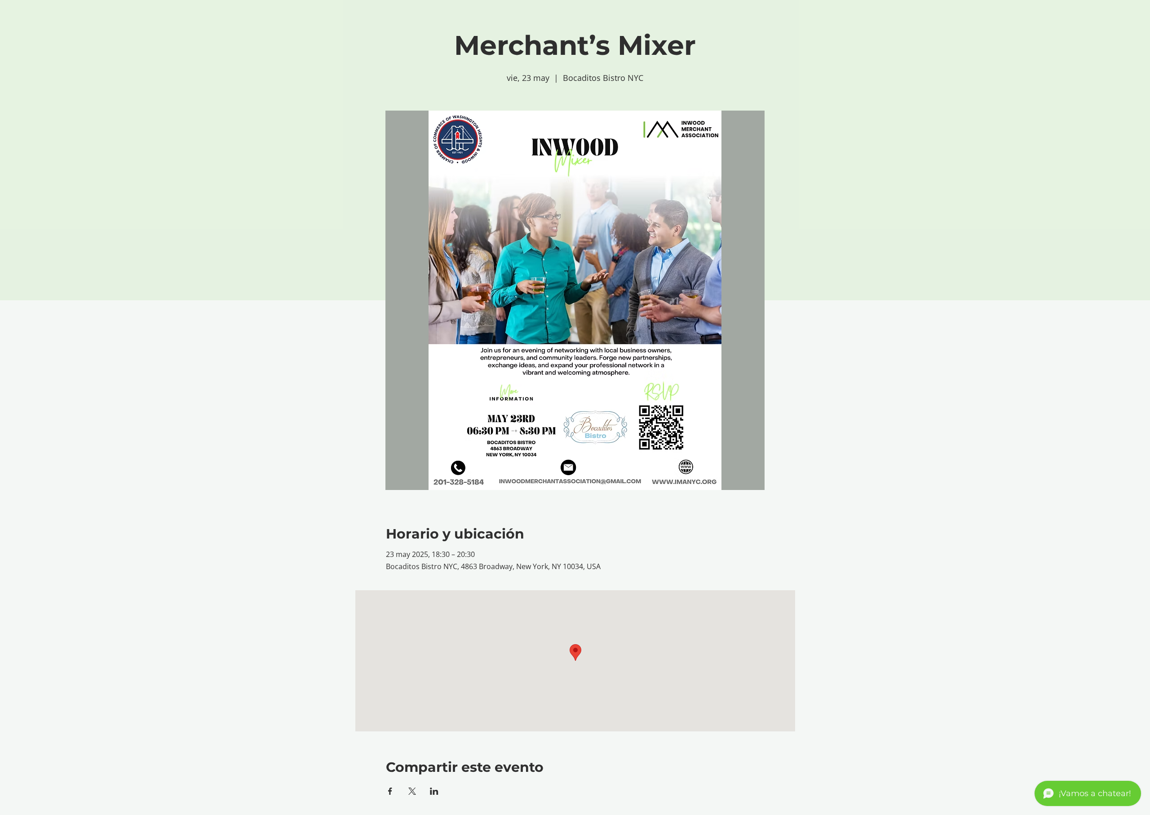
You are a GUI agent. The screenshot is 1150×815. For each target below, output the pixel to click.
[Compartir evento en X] (412, 791)
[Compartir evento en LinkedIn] (434, 791)
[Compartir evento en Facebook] (390, 791)
